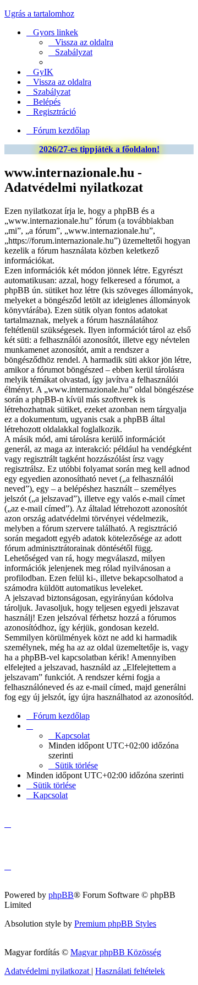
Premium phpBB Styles (115, 923)
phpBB (61, 895)
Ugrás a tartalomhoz (39, 13)
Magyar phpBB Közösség (115, 952)
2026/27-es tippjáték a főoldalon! (99, 149)
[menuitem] (80, 42)
